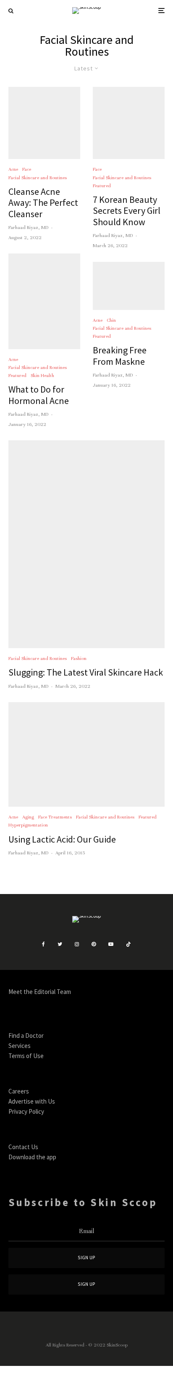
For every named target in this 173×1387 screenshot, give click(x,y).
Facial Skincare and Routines (37, 177)
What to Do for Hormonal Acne (38, 395)
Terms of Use (26, 1056)
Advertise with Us (31, 1101)
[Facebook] (43, 944)
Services (19, 1046)
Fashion (78, 658)
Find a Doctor (26, 1035)
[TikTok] (128, 944)
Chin (111, 320)
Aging (28, 817)
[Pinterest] (93, 944)
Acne (13, 169)
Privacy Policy (26, 1111)
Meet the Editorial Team (39, 992)
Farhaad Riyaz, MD (28, 227)
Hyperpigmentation (28, 825)
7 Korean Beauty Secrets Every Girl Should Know (126, 210)
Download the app (32, 1157)
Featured (17, 375)
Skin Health (42, 375)
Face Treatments (55, 817)
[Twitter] (59, 944)
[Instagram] (76, 944)
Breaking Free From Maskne (120, 356)
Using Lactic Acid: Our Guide (62, 839)
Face (26, 169)
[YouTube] (111, 944)
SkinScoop (117, 1345)
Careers (18, 1091)
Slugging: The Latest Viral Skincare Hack (85, 672)
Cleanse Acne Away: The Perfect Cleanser (43, 202)
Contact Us (23, 1147)
